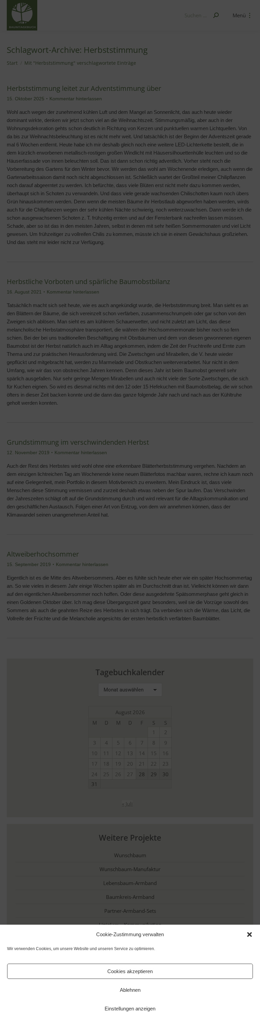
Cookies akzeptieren (130, 971)
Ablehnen (130, 990)
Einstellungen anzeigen (130, 1008)
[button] (249, 934)
